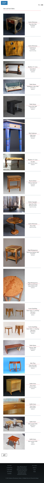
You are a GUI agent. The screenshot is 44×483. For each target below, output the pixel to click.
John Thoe (32, 363)
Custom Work (9, 469)
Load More (4, 455)
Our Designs (9, 471)
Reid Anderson (33, 133)
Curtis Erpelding (32, 308)
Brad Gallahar (32, 181)
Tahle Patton (32, 84)
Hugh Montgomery (33, 250)
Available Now (9, 467)
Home (34, 471)
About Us (34, 467)
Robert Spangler (32, 202)
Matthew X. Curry (33, 67)
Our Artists (9, 473)
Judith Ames (33, 383)
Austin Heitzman (32, 22)
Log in (34, 469)
